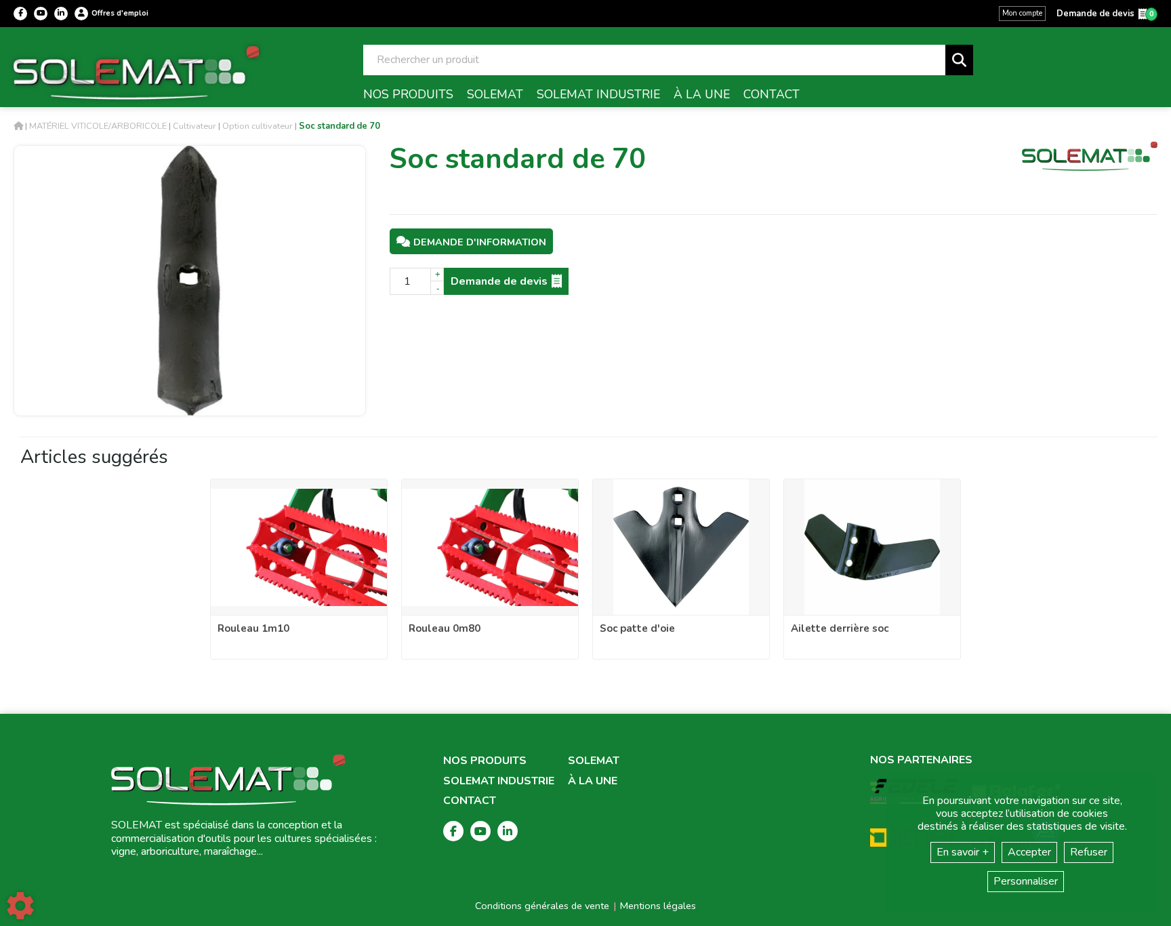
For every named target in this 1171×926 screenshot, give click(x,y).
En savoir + (963, 852)
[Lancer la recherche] (959, 60)
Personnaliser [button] (1025, 881)
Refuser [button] (1088, 852)
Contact (469, 800)
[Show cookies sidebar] (20, 905)
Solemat (593, 760)
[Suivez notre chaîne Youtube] (40, 13)
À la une (592, 781)
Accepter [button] (1029, 852)
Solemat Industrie (498, 781)
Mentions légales (658, 905)
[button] (339, 126)
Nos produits (485, 760)
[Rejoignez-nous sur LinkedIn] (61, 13)
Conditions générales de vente (542, 905)
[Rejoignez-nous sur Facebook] (20, 13)
